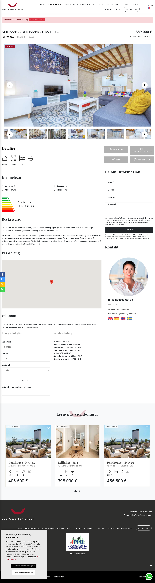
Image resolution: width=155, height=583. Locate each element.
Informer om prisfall (140, 37)
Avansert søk (37, 20)
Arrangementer (112, 9)
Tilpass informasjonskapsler (24, 572)
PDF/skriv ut (144, 160)
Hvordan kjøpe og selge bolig (80, 4)
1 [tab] (75, 491)
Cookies (49, 577)
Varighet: (6, 365)
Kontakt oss (132, 9)
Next (146, 85)
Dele (118, 160)
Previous (9, 85)
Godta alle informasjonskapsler (23, 566)
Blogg (136, 4)
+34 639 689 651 (119, 310)
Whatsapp (118, 150)
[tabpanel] (28, 457)
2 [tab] (79, 491)
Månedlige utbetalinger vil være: (17, 387)
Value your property (108, 4)
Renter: (5, 353)
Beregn (25, 380)
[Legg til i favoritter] (48, 427)
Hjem (42, 4)
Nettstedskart (59, 577)
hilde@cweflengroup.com (122, 313)
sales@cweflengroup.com (138, 515)
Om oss (125, 4)
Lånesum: (6, 341)
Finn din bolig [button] (55, 4)
